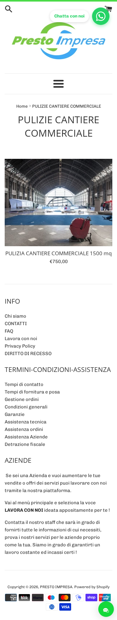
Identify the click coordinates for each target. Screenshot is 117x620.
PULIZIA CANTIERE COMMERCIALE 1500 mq (58, 253)
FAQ (9, 331)
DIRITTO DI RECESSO (28, 353)
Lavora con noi (21, 338)
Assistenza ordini (24, 429)
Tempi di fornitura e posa (32, 392)
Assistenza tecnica (25, 422)
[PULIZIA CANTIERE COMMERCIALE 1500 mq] (58, 202)
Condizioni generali (26, 407)
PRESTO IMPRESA (56, 587)
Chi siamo (15, 316)
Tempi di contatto (24, 384)
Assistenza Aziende (26, 437)
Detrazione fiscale (25, 444)
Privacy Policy (20, 346)
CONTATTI (16, 323)
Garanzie (15, 414)
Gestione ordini (22, 399)
